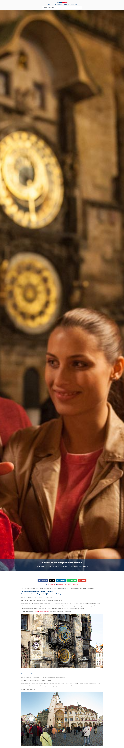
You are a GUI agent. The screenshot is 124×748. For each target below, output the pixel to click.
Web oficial (74, 4)
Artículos (50, 4)
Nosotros (66, 4)
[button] (43, 580)
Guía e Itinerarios (62, 584)
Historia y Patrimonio (72, 584)
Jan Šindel (46, 611)
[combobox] (62, 7)
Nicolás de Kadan (38, 611)
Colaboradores (58, 4)
